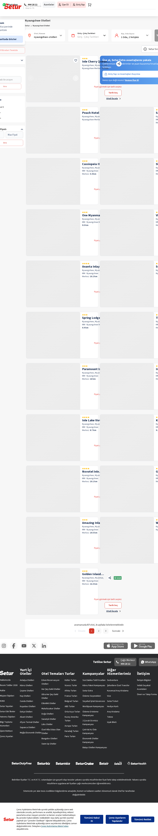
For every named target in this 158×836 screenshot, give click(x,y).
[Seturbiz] (43, 763)
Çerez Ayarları (6, 736)
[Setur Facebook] (15, 649)
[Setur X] (35, 649)
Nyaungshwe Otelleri (41, 25)
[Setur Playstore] (144, 648)
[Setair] (104, 763)
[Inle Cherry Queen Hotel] (53, 79)
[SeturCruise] (85, 763)
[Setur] (13, 6)
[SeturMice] (63, 763)
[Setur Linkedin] (45, 649)
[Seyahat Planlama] (88, 5)
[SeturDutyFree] (22, 763)
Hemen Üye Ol (132, 80)
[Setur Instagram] (5, 649)
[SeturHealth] (136, 763)
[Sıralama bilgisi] (145, 49)
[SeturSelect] (118, 763)
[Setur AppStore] (117, 648)
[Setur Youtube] (25, 649)
